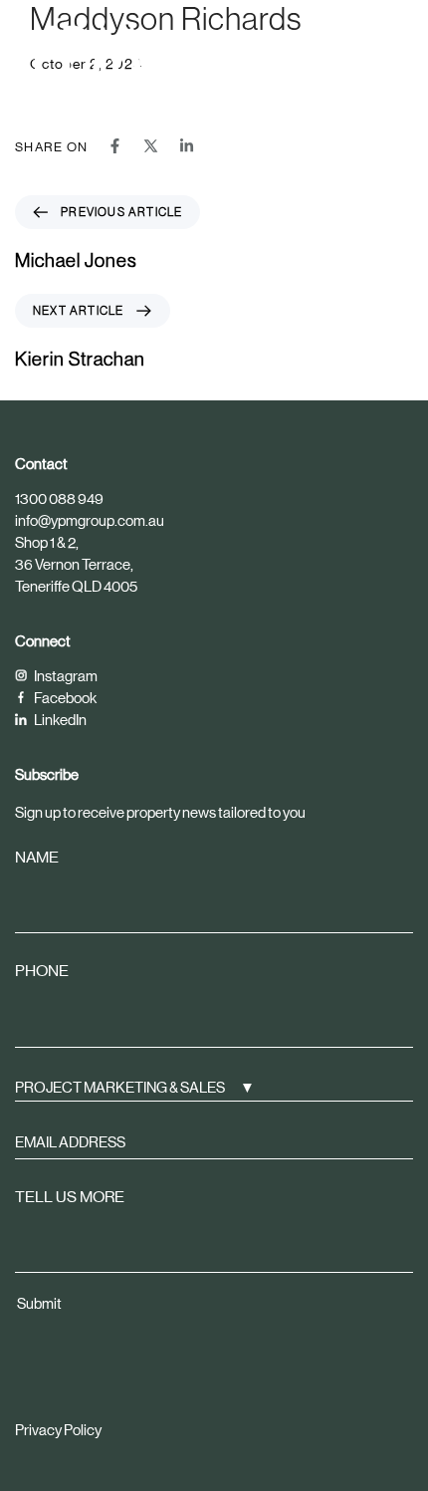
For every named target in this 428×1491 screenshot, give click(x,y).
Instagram (65, 675)
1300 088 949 (59, 498)
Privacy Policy (58, 1429)
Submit (39, 1303)
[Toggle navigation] (343, 47)
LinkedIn (59, 719)
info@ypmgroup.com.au (89, 520)
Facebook (64, 697)
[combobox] (214, 1087)
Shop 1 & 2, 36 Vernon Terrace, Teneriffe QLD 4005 (76, 564)
